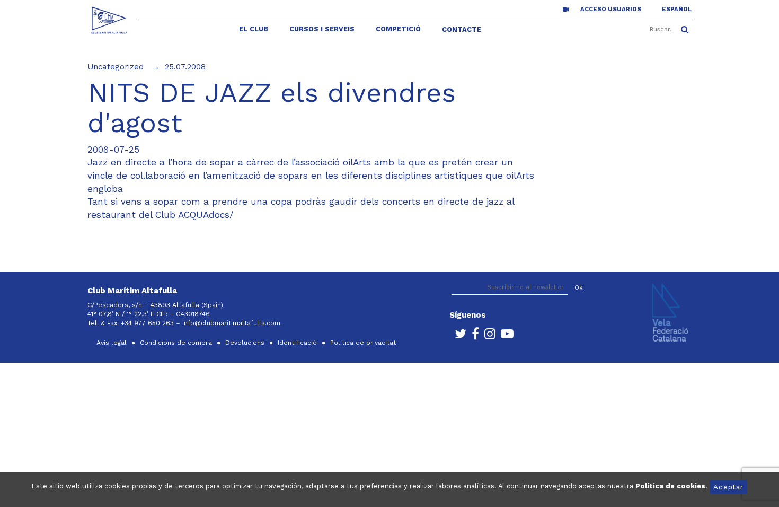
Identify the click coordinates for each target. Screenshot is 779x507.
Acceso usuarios (610, 9)
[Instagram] (487, 336)
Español (677, 9)
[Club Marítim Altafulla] (109, 20)
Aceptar (728, 487)
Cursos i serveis (322, 29)
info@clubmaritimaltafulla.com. (233, 323)
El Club (253, 29)
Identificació (297, 342)
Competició (398, 29)
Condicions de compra (176, 342)
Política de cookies (670, 486)
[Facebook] (472, 336)
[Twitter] (457, 336)
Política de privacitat (363, 342)
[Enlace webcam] (566, 9)
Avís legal (111, 342)
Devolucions (244, 342)
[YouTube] (504, 336)
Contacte (461, 29)
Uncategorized (115, 67)
